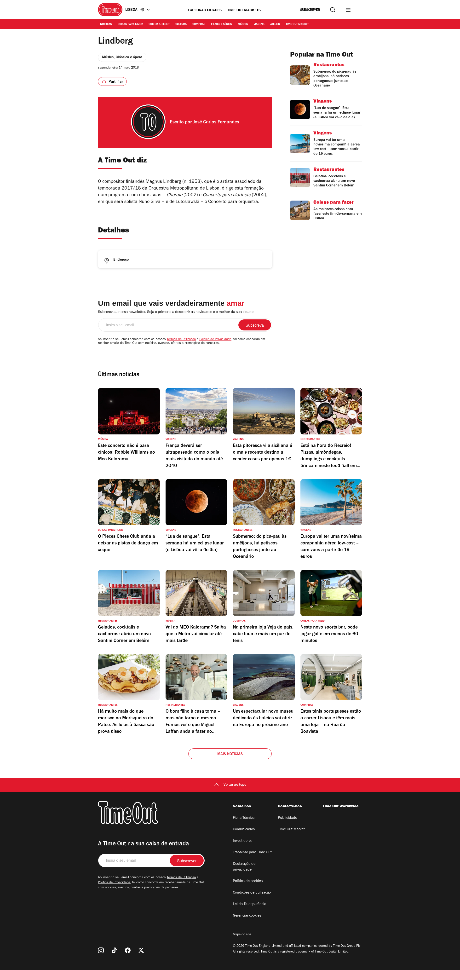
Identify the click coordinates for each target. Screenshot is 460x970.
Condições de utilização (252, 893)
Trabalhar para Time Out (252, 853)
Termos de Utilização (181, 339)
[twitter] (141, 950)
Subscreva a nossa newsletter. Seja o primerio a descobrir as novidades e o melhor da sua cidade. (176, 312)
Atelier (275, 24)
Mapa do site (242, 934)
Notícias (106, 24)
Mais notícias (230, 754)
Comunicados (244, 829)
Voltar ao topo (235, 785)
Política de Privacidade (215, 339)
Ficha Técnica (243, 818)
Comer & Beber (159, 24)
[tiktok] (114, 950)
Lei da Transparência (249, 904)
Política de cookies (248, 881)
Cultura (181, 24)
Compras (198, 24)
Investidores (242, 841)
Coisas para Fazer (130, 24)
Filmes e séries (221, 24)
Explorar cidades (205, 10)
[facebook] (128, 950)
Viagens (259, 24)
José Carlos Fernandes (216, 122)
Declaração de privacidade (244, 867)
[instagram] (101, 950)
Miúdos (243, 24)
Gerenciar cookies (247, 916)
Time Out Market (297, 24)
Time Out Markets (244, 10)
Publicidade (287, 818)
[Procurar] (333, 10)
